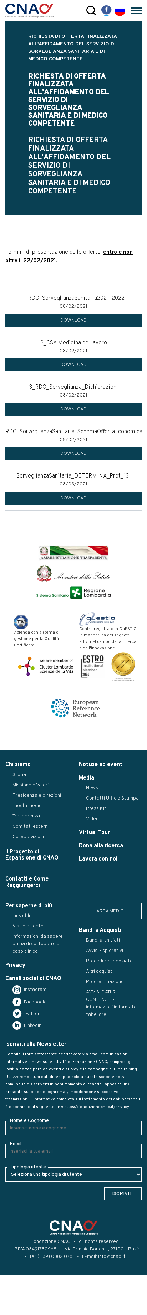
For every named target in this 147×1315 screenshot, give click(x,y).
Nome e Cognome (29, 1121)
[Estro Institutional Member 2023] (92, 666)
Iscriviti (123, 1194)
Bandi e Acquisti (100, 930)
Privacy (15, 965)
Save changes (41, 1309)
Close (10, 1309)
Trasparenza (26, 816)
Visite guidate (28, 926)
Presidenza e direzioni (36, 795)
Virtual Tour (94, 832)
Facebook (34, 1002)
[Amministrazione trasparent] (73, 553)
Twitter (31, 1014)
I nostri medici (27, 806)
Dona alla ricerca (101, 846)
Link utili (21, 916)
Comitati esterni (30, 826)
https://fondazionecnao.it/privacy (96, 1106)
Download (73, 320)
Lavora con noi (98, 859)
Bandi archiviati (103, 940)
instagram (34, 990)
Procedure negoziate (109, 961)
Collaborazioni (28, 837)
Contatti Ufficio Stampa (112, 798)
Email (15, 1144)
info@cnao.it (112, 1257)
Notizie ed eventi (101, 764)
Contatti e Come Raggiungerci (27, 882)
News (92, 788)
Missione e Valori (30, 785)
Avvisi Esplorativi (104, 951)
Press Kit (96, 809)
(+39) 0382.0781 (55, 1257)
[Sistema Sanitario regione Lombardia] (73, 592)
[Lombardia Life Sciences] (45, 666)
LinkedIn (32, 1026)
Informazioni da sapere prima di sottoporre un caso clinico (37, 943)
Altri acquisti (99, 971)
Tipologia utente (28, 1167)
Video (92, 819)
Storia (19, 775)
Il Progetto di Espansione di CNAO (32, 855)
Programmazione (105, 982)
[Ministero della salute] (73, 573)
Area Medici (110, 911)
